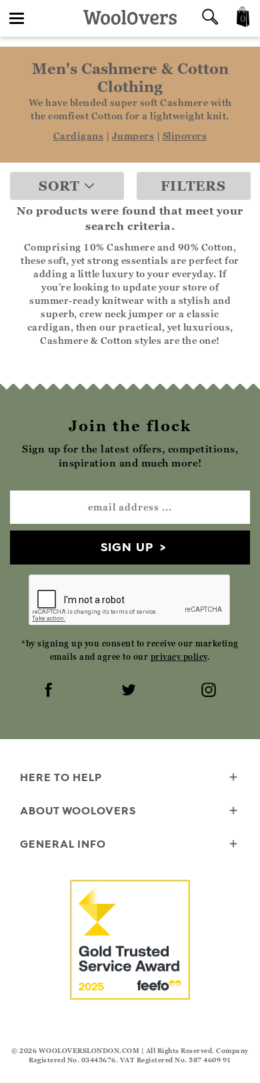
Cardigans (78, 135)
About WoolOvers (78, 810)
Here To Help (61, 777)
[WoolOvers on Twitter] (130, 691)
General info (63, 843)
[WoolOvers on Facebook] (50, 691)
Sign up (127, 547)
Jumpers (133, 135)
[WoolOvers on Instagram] (210, 691)
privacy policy (179, 657)
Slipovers (185, 135)
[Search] (210, 18)
